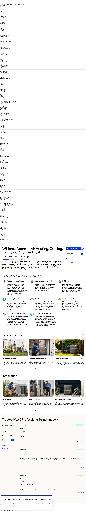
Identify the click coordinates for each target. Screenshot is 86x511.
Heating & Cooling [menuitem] (3, 15)
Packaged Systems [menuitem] (3, 21)
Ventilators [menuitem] (2, 27)
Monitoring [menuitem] (2, 88)
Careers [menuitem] (1, 215)
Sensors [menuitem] (1, 59)
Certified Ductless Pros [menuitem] (4, 157)
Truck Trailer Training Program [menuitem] (5, 191)
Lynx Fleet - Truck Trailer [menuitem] (4, 91)
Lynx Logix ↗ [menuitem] (2, 95)
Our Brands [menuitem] (2, 214)
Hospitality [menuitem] (2, 133)
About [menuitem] (1, 206)
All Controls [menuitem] (2, 52)
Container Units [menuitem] (2, 82)
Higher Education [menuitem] (3, 132)
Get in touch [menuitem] (2, 115)
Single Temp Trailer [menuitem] (3, 72)
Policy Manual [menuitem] (2, 229)
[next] (57, 500)
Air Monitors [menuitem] (2, 30)
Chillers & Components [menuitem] (4, 44)
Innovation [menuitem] (2, 211)
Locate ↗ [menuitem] (1, 186)
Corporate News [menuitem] (3, 234)
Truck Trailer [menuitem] (2, 142)
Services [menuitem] (1, 96)
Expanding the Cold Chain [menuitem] (4, 146)
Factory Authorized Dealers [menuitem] (4, 156)
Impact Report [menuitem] (2, 218)
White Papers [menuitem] (2, 179)
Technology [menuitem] (2, 160)
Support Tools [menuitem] (2, 167)
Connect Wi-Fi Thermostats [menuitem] (5, 54)
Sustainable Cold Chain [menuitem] (4, 221)
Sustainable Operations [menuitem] (4, 222)
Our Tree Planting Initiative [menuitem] (4, 224)
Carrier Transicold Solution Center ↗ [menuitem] (6, 204)
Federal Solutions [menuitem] (3, 134)
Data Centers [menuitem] (2, 130)
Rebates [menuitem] (1, 154)
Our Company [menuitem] (2, 210)
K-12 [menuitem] (1, 136)
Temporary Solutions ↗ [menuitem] (4, 107)
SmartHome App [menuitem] (3, 163)
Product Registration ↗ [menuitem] (4, 168)
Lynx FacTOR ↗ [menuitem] (2, 94)
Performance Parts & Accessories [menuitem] (6, 79)
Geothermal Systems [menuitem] (3, 36)
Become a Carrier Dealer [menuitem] (4, 173)
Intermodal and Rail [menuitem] (3, 74)
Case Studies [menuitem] (2, 178)
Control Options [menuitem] (2, 86)
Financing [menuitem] (1, 155)
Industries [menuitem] (1, 122)
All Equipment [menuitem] (2, 42)
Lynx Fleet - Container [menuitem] (4, 92)
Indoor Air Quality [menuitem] (3, 23)
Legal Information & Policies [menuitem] (5, 184)
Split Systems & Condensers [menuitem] (5, 48)
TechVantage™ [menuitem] (2, 216)
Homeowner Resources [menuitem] (4, 151)
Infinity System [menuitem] (2, 161)
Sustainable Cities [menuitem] (3, 220)
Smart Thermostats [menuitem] (3, 32)
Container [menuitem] (1, 140)
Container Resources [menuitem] (3, 196)
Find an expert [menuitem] (2, 185)
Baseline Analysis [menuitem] (3, 112)
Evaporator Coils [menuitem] (3, 37)
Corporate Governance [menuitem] (4, 227)
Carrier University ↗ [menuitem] (3, 181)
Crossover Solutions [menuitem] (3, 34)
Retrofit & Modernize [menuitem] (3, 108)
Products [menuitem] (1, 11)
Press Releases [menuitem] (2, 235)
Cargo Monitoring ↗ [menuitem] (3, 89)
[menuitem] (2, 12)
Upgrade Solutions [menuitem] (3, 110)
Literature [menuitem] (1, 176)
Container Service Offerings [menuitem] (5, 120)
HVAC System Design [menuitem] (3, 61)
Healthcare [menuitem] (2, 131)
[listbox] (43, 354)
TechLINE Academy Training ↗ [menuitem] (5, 197)
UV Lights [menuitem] (1, 28)
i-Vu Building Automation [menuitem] (4, 56)
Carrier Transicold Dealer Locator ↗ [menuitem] (6, 203)
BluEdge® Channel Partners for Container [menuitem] (7, 121)
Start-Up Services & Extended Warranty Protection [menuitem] (9, 101)
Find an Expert (2, 239)
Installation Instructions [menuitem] (4, 193)
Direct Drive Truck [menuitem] (3, 77)
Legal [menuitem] (1, 182)
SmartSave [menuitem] (2, 164)
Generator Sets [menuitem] (2, 83)
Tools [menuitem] (1, 202)
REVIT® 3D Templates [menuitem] (4, 65)
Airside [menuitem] (1, 43)
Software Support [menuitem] (3, 66)
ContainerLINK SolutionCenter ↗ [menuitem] (5, 205)
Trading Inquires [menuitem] (3, 199)
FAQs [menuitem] (1, 172)
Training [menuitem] (1, 180)
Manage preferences (8, 505)
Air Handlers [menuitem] (2, 22)
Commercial (2, 41)
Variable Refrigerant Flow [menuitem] (4, 35)
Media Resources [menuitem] (3, 236)
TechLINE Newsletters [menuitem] (4, 198)
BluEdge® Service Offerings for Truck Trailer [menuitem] (7, 119)
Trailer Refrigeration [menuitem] (3, 71)
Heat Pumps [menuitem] (2, 17)
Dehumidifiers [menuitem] (2, 29)
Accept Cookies (46, 505)
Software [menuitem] (1, 60)
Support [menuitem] (1, 148)
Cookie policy (25, 500)
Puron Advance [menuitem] (2, 166)
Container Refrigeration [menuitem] (4, 80)
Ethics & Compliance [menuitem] (3, 230)
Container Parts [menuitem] (2, 85)
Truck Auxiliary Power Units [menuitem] (5, 78)
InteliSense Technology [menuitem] (4, 162)
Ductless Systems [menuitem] (3, 19)
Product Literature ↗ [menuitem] (3, 194)
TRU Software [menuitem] (2, 192)
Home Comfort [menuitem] (2, 126)
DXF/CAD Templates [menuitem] (3, 64)
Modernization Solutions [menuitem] (4, 109)
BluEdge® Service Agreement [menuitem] (5, 102)
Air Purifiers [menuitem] (2, 24)
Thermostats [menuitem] (2, 53)
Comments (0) (80, 441)
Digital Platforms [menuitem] (3, 90)
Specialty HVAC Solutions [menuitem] (4, 31)
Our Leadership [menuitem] (2, 212)
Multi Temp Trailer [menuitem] (3, 73)
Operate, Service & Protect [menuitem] (4, 100)
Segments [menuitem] (2, 139)
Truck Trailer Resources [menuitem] (4, 190)
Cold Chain (2, 68)
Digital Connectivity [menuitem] (3, 103)
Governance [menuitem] (2, 226)
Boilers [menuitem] (1, 38)
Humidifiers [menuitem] (2, 25)
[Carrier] (43, 7)
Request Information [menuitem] (3, 114)
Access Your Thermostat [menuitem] (4, 170)
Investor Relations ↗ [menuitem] (3, 228)
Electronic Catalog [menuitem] (3, 62)
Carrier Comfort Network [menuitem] (4, 58)
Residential (2, 13)
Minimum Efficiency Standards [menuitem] (5, 158)
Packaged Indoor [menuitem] (3, 46)
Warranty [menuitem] (1, 169)
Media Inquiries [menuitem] (2, 238)
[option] (15, 354)
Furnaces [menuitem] (1, 18)
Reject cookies (35, 505)
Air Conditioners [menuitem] (3, 16)
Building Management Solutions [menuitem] (5, 113)
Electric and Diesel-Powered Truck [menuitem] (6, 76)
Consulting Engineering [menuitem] (4, 106)
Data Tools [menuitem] (2, 84)
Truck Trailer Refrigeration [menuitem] (4, 70)
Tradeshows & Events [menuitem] (4, 143)
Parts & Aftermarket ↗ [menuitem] (4, 50)
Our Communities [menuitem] (3, 223)
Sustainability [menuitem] (2, 145)
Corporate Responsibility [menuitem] (4, 217)
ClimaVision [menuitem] (2, 55)
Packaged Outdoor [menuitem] (3, 47)
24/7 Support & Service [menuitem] (4, 104)
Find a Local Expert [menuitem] (3, 152)
